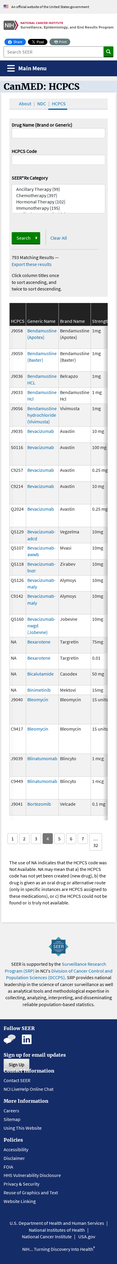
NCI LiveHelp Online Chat (28, 1089)
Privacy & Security (21, 1184)
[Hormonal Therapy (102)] (58, 202)
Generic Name (41, 321)
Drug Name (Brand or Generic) (42, 125)
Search (23, 238)
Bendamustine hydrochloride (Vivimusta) (42, 415)
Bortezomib (39, 804)
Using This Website (23, 1128)
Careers (11, 1111)
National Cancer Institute (47, 1236)
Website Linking (20, 1201)
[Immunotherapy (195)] (58, 208)
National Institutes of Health (57, 1230)
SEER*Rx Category (30, 178)
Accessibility (16, 1149)
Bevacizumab (40, 431)
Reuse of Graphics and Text (31, 1192)
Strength (101, 321)
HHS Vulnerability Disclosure (32, 1175)
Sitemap (12, 1119)
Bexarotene (38, 642)
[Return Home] (58, 25)
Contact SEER (17, 1080)
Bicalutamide (40, 674)
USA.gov (86, 1236)
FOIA (8, 1167)
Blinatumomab (42, 758)
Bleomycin (37, 699)
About (25, 104)
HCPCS (59, 104)
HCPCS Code (24, 151)
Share (19, 41)
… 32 (95, 842)
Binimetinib (39, 690)
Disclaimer (14, 1158)
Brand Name (72, 321)
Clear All (58, 238)
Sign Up (16, 1064)
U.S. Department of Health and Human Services (57, 1223)
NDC (41, 104)
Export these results (32, 264)
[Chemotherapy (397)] (58, 195)
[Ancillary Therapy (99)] (58, 189)
